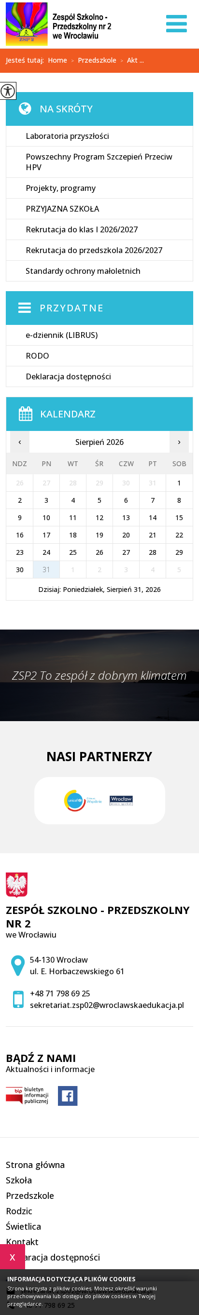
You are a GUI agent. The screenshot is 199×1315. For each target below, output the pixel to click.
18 (73, 534)
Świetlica (23, 1226)
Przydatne (72, 307)
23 (20, 552)
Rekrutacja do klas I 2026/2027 (82, 229)
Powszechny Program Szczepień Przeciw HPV (99, 162)
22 (179, 534)
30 (20, 569)
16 (20, 534)
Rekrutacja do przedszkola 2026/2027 (94, 250)
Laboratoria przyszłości (67, 136)
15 (179, 517)
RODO (37, 355)
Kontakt (22, 1242)
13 (126, 517)
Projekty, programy (61, 188)
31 (46, 569)
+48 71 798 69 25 (60, 993)
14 (152, 517)
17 (46, 534)
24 (46, 552)
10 (46, 517)
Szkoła (19, 1180)
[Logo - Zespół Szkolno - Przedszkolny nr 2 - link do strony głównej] (59, 24)
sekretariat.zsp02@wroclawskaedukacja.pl (107, 1005)
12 (99, 517)
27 (126, 552)
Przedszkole (93, 61)
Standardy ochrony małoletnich (83, 271)
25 (73, 552)
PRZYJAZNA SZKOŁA (62, 208)
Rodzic (19, 1211)
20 (126, 534)
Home (57, 60)
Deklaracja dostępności (68, 376)
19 (99, 534)
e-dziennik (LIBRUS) (62, 335)
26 (99, 552)
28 (152, 552)
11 (73, 517)
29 (179, 552)
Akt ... (132, 61)
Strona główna (35, 1164)
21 (152, 534)
